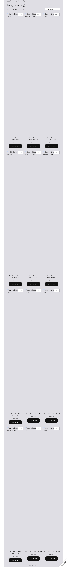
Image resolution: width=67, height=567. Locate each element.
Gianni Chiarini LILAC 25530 (51, 138)
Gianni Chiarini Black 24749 (51, 414)
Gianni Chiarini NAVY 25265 (15, 414)
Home (8, 1)
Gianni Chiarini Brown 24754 (15, 138)
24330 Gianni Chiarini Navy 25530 (15, 276)
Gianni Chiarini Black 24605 (33, 552)
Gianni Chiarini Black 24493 (51, 552)
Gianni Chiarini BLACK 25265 (51, 276)
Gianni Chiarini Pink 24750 (33, 414)
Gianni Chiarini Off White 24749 (15, 552)
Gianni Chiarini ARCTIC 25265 (33, 276)
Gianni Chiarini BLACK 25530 (33, 138)
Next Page (35, 566)
